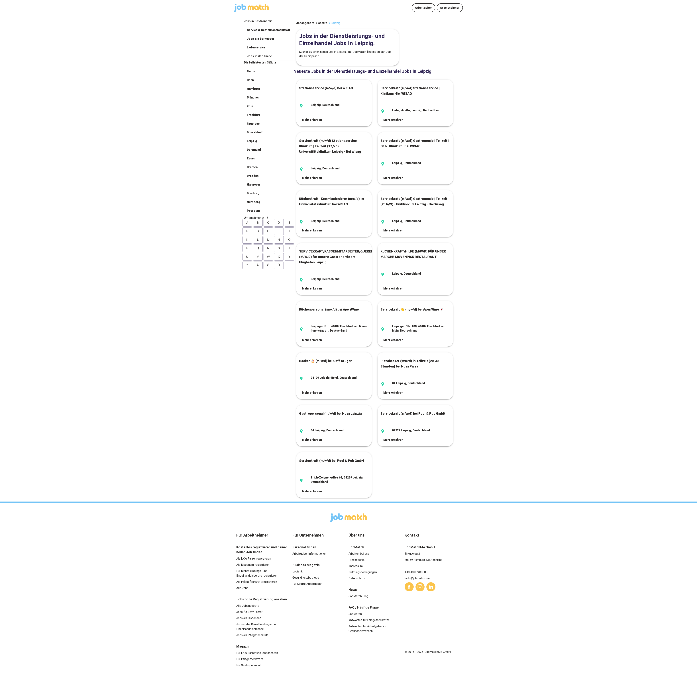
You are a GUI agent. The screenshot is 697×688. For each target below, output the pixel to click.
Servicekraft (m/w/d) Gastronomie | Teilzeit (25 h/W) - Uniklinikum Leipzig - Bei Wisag (413, 201)
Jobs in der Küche (259, 56)
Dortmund (254, 149)
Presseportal (356, 560)
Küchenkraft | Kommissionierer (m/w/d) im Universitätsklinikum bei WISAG (331, 201)
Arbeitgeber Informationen (309, 553)
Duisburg (253, 193)
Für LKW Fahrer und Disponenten (257, 653)
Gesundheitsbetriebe (305, 577)
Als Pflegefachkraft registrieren (256, 582)
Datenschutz (356, 578)
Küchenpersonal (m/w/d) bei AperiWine (329, 309)
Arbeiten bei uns (358, 553)
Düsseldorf (255, 132)
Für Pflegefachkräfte (249, 659)
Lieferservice (256, 47)
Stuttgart (253, 123)
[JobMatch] (251, 8)
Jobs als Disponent (248, 618)
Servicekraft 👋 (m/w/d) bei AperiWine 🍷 (412, 309)
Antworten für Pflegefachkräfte (369, 620)
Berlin (251, 71)
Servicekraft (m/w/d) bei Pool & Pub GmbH (412, 413)
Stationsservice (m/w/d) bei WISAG (326, 88)
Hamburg (253, 89)
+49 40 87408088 (416, 572)
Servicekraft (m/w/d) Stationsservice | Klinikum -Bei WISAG (410, 90)
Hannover (253, 184)
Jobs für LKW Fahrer (249, 612)
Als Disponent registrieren (252, 564)
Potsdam (253, 210)
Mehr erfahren (312, 120)
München (253, 97)
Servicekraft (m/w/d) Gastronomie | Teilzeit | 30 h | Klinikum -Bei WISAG (414, 143)
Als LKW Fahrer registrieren (253, 558)
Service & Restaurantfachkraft (268, 30)
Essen (251, 158)
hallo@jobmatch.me (417, 578)
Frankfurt (253, 115)
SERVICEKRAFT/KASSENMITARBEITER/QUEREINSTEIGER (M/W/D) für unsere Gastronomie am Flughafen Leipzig (334, 256)
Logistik (297, 571)
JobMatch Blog (358, 596)
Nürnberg (253, 202)
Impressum (355, 566)
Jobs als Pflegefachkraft (252, 635)
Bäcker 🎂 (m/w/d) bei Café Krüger (325, 361)
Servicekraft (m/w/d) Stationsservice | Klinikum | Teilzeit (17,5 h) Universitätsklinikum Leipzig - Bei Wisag (330, 146)
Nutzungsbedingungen (362, 572)
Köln (250, 106)
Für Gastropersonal (248, 665)
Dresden (252, 176)
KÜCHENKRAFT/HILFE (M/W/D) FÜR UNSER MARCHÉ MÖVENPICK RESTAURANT (413, 254)
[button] (270, 30)
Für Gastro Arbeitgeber (307, 584)
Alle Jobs (242, 588)
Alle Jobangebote (247, 605)
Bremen (252, 167)
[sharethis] (409, 586)
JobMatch (355, 614)
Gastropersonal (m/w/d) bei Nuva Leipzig (330, 413)
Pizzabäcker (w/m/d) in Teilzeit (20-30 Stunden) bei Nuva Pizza (409, 363)
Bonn (250, 80)
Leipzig (252, 141)
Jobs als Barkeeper (260, 38)
